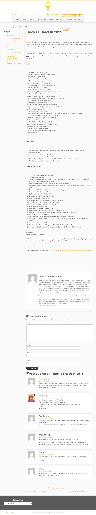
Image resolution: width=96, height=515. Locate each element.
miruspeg (43, 395)
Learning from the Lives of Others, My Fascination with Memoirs (72, 250)
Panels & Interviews (74, 19)
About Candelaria (28, 19)
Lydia (41, 468)
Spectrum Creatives (61, 512)
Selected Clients (15, 52)
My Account (10, 56)
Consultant (41, 19)
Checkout (9, 47)
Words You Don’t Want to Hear (80, 491)
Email (28, 353)
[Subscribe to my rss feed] (23, 14)
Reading (11, 27)
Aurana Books (45, 379)
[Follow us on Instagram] (18, 14)
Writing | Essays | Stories (14, 63)
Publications (10, 61)
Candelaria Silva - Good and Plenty (42, 512)
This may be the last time (36, 491)
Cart (8, 44)
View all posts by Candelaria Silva (48, 305)
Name (28, 345)
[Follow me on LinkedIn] (15, 14)
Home (17, 19)
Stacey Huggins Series (57, 19)
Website (28, 360)
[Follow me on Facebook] (21, 14)
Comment (29, 323)
